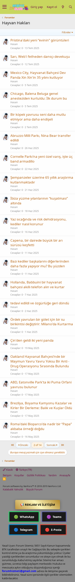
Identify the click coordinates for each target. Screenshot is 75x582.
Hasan (14, 44)
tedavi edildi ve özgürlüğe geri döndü (39, 303)
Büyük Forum (34, 489)
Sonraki (51, 445)
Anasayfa (64, 475)
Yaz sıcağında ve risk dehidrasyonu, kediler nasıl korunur (38, 221)
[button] (4, 7)
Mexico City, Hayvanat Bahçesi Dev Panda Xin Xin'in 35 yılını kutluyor (38, 75)
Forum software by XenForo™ (32, 486)
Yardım (52, 475)
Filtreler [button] (66, 32)
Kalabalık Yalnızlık (13, 489)
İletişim (7, 475)
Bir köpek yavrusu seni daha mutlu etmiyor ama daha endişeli (38, 116)
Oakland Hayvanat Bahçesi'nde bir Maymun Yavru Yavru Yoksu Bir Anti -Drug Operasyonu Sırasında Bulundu (39, 361)
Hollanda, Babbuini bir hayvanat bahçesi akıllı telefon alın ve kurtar (37, 284)
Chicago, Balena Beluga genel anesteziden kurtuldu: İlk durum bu (38, 96)
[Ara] (70, 7)
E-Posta (53, 529)
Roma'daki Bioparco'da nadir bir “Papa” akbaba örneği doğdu (41, 426)
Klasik (9, 469)
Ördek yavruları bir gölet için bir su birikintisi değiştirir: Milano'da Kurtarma (41, 321)
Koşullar (19, 475)
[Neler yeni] (63, 7)
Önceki (23, 445)
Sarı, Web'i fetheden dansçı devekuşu (40, 56)
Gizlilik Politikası (36, 475)
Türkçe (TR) (25, 469)
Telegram (23, 529)
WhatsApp (24, 516)
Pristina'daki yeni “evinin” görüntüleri (39, 40)
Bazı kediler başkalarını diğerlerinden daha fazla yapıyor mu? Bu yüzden (39, 263)
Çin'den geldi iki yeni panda (32, 340)
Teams (54, 516)
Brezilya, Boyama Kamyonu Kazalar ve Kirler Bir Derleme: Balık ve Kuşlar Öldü (41, 405)
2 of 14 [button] (37, 445)
